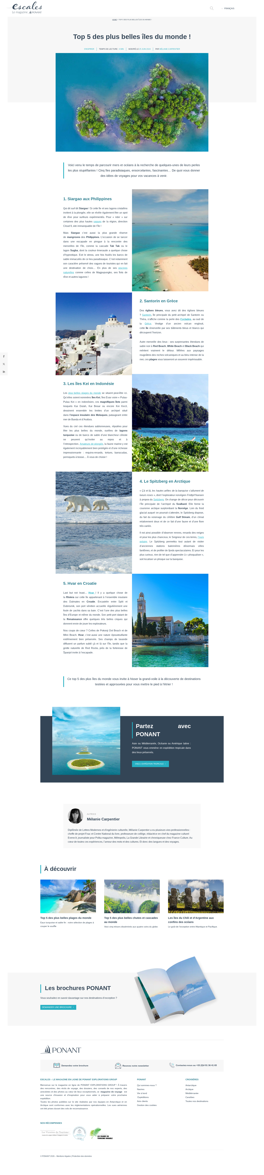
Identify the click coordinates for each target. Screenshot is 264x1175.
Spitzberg (158, 499)
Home (114, 19)
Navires (140, 1089)
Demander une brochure (57, 1007)
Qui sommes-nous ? (147, 1085)
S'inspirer (89, 49)
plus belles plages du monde (84, 393)
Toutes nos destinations (196, 1101)
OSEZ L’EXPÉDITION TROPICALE (149, 764)
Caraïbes (189, 1097)
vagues (97, 221)
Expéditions (143, 1097)
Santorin (146, 315)
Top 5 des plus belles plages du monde (65, 917)
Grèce (148, 323)
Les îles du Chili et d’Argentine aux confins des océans (191, 920)
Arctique (189, 1089)
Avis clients (142, 1101)
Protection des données (82, 1156)
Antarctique (190, 1085)
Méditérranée (191, 1093)
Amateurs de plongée (91, 444)
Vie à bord (142, 1093)
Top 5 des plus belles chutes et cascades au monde (131, 920)
